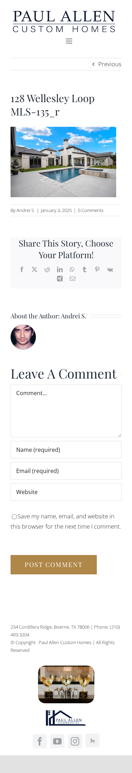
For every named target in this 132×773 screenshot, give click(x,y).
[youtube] (57, 741)
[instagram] (75, 741)
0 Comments (90, 210)
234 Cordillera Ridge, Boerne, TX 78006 (50, 627)
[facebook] (40, 741)
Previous (109, 64)
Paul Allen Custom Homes (66, 642)
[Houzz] (93, 741)
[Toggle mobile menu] (69, 41)
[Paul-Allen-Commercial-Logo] (66, 713)
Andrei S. (26, 210)
